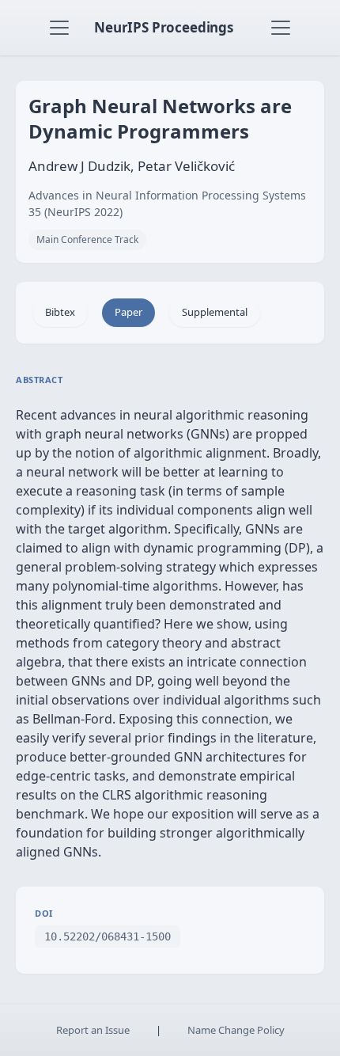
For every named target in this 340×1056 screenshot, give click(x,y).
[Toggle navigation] (59, 27)
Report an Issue (93, 1030)
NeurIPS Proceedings (163, 27)
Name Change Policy (236, 1030)
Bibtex (60, 312)
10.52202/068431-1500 (107, 936)
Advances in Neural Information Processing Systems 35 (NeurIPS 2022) (167, 203)
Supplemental (214, 312)
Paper (128, 312)
